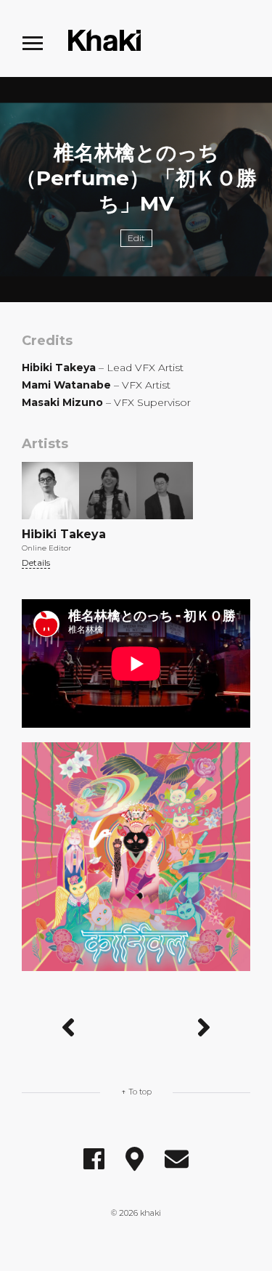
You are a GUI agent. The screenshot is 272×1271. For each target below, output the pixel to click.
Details (36, 562)
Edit (136, 237)
